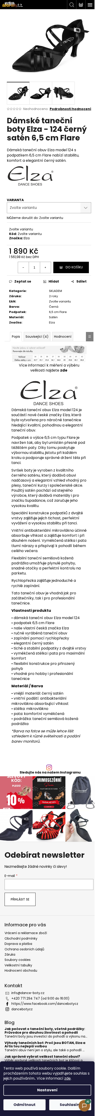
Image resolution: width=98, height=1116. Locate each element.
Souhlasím (70, 1104)
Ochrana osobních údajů (24, 949)
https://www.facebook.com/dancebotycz (44, 1003)
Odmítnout (24, 1104)
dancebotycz (22, 1009)
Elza (27, 238)
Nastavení (47, 1090)
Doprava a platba (18, 943)
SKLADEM (55, 291)
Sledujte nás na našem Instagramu (50, 772)
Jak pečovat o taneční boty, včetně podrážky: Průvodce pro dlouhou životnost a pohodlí (45, 1030)
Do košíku (74, 267)
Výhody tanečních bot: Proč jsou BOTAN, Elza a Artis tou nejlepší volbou (45, 1044)
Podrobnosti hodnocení (70, 109)
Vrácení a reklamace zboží (26, 933)
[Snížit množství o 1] (23, 267)
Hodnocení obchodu (21, 970)
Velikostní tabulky (18, 965)
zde (67, 1078)
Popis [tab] (16, 336)
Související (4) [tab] (37, 336)
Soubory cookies (18, 959)
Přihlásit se (20, 899)
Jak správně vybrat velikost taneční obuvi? (42, 1056)
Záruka (10, 954)
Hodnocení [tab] (62, 336)
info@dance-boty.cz (27, 993)
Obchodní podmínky (21, 938)
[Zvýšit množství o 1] (45, 267)
